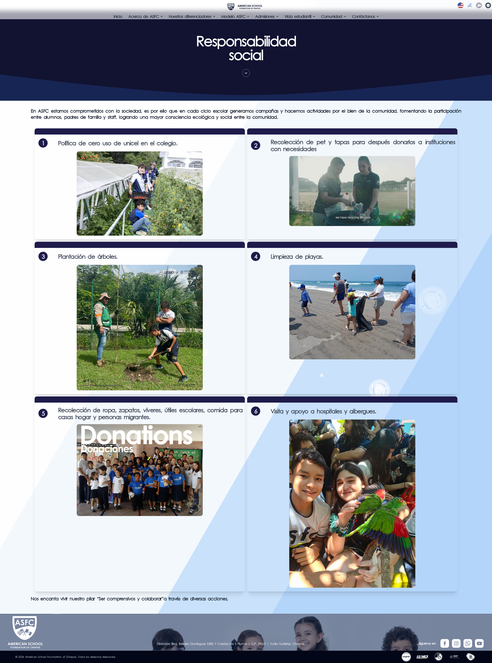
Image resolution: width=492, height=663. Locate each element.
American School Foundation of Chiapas (50, 657)
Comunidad (331, 16)
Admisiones (264, 16)
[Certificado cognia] (406, 657)
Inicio (118, 16)
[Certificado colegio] (438, 657)
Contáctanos (363, 16)
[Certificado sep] (455, 657)
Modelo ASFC (233, 16)
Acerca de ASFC (143, 16)
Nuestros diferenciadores (190, 16)
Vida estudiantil (297, 16)
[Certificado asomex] (422, 657)
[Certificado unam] (471, 657)
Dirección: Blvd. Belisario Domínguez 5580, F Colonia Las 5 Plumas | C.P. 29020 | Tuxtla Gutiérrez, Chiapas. (231, 644)
